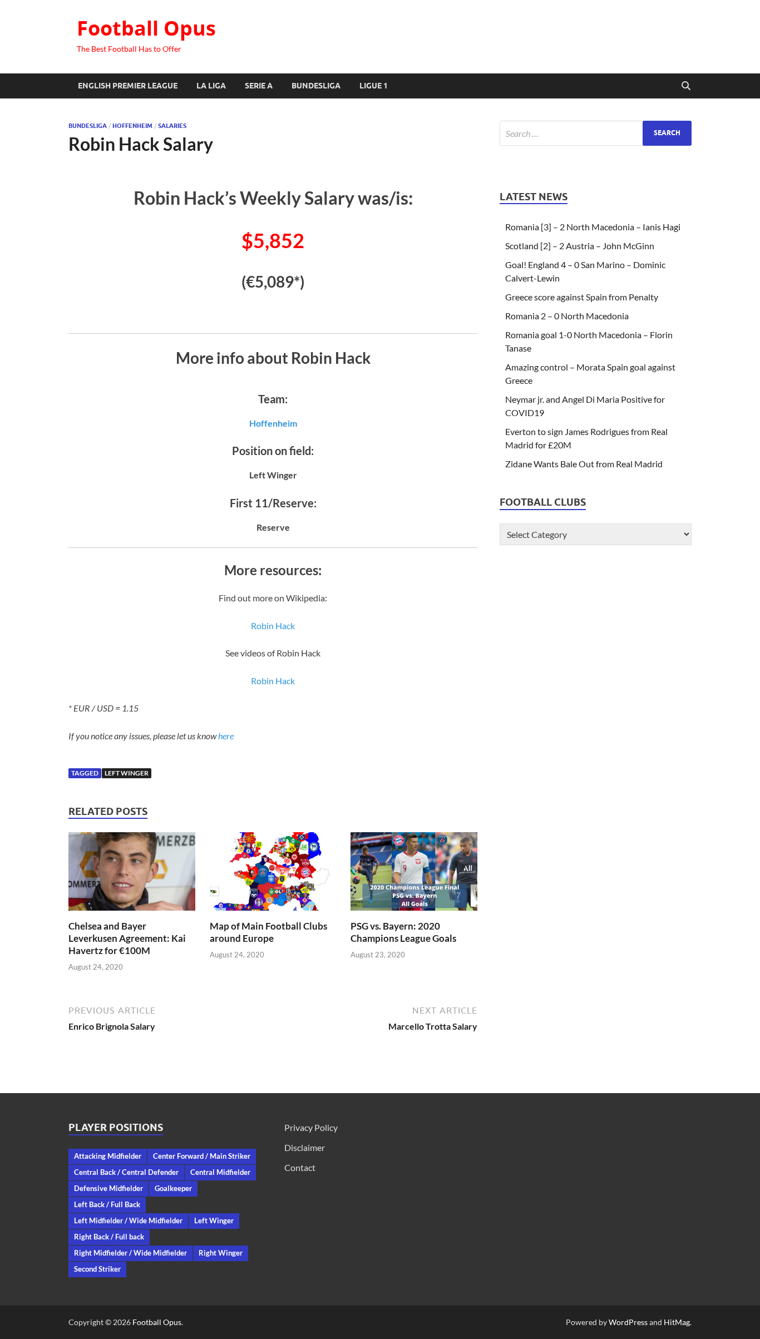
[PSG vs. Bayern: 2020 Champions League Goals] (414, 874)
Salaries (172, 126)
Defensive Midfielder (108, 1188)
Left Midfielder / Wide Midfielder (128, 1220)
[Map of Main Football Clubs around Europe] (273, 874)
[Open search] (686, 86)
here (226, 735)
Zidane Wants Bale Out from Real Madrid (584, 463)
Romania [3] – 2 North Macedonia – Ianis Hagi (592, 226)
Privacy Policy (311, 1127)
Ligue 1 (373, 85)
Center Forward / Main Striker (201, 1156)
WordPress (628, 1322)
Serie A (259, 85)
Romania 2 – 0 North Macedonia (567, 315)
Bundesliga (316, 85)
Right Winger (221, 1252)
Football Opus (146, 28)
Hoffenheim (132, 126)
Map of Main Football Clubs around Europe (268, 932)
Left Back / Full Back (107, 1204)
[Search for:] (596, 133)
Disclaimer (304, 1147)
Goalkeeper (173, 1188)
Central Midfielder (220, 1172)
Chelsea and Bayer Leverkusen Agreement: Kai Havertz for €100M (127, 938)
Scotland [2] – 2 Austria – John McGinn (579, 245)
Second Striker (97, 1268)
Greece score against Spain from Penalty (581, 296)
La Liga (211, 85)
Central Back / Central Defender (126, 1172)
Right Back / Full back (109, 1236)
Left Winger (127, 773)
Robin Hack (273, 625)
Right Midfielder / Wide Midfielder (130, 1252)
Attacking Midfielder (107, 1156)
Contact (299, 1167)
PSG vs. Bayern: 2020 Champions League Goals (403, 932)
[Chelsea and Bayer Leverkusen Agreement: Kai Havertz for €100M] (131, 874)
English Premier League (127, 85)
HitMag (677, 1322)
